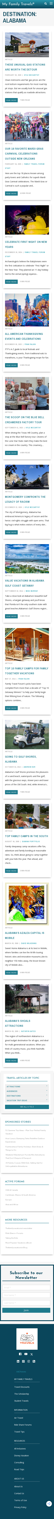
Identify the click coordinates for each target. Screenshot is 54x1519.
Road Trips (19, 1469)
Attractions (13, 1086)
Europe (8, 1199)
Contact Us (19, 1493)
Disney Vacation (21, 1455)
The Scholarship (21, 1393)
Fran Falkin (30, 344)
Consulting (19, 1462)
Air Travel (18, 1417)
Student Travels (21, 1400)
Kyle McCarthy (31, 75)
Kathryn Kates (28, 1031)
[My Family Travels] (27, 1338)
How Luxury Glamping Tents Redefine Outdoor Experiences (25, 1140)
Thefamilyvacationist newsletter (18, 1228)
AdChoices (21, 1371)
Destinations (14, 1096)
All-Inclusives (20, 1448)
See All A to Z (27, 1107)
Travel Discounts (22, 1387)
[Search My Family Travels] (45, 4)
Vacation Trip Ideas (17, 1100)
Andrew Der (29, 767)
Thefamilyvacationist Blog (16, 1247)
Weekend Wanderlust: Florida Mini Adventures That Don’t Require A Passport (25, 1156)
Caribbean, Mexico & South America (20, 1195)
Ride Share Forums (23, 1424)
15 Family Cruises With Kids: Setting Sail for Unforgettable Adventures (24, 1165)
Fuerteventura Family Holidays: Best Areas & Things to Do (24, 1148)
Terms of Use (20, 1500)
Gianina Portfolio (31, 841)
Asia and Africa (11, 1204)
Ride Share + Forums (14, 1233)
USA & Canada (11, 1190)
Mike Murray (32, 591)
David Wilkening (29, 943)
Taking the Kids (11, 1238)
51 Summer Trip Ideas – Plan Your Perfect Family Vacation (25, 1132)
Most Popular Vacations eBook (18, 1243)
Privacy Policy (20, 1507)
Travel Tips (19, 1431)
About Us (18, 1486)
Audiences (12, 1091)
